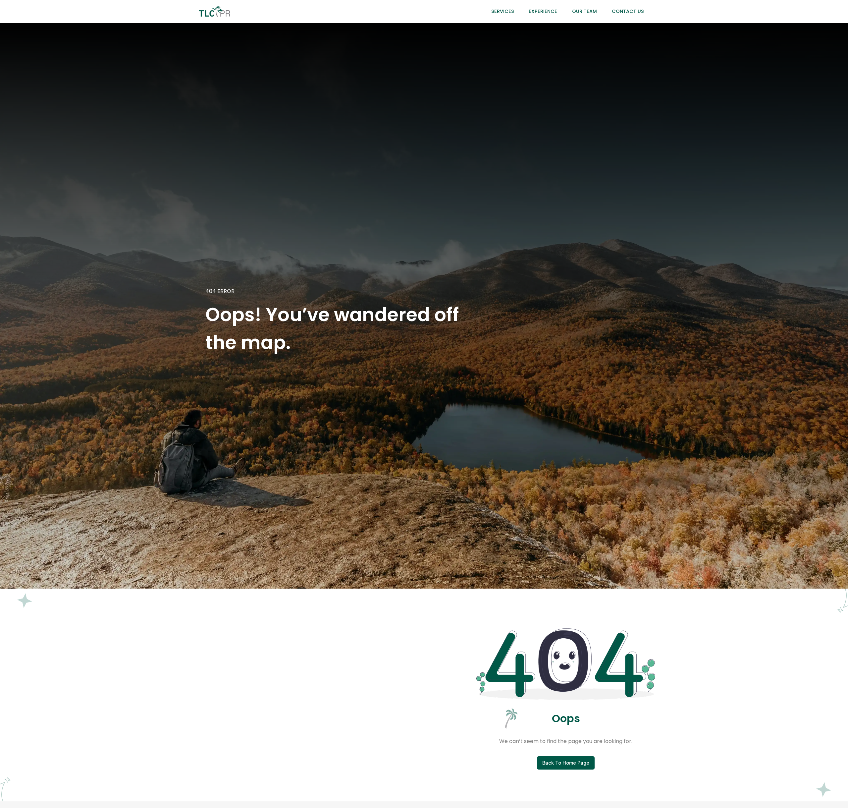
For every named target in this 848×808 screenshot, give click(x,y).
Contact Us (628, 11)
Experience (543, 11)
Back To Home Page (565, 763)
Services (502, 11)
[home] (214, 11)
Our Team (584, 11)
